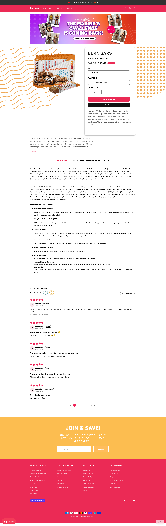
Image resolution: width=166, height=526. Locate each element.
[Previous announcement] (31, 2)
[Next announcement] (135, 2)
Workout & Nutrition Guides (119, 480)
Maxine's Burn (80, 516)
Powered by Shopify (89, 516)
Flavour (92, 78)
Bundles (32, 483)
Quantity (93, 88)
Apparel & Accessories (37, 480)
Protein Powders (35, 470)
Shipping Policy (88, 473)
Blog (111, 477)
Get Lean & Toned (62, 487)
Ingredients (63, 161)
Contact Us (86, 470)
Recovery (60, 477)
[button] (51, 8)
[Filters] (122, 293)
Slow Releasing (61, 483)
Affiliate (85, 490)
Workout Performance (64, 470)
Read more (34, 151)
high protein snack (119, 111)
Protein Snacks (35, 477)
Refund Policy (87, 477)
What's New (34, 490)
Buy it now (109, 105)
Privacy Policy (87, 480)
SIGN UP (101, 449)
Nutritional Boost (62, 473)
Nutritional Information (86, 161)
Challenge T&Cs (88, 487)
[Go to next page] (95, 405)
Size (90, 68)
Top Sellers (33, 494)
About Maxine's (115, 470)
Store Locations (115, 487)
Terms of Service (88, 483)
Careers (112, 483)
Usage (106, 161)
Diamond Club (114, 473)
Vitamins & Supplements (38, 473)
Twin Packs (33, 487)
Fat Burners (60, 480)
